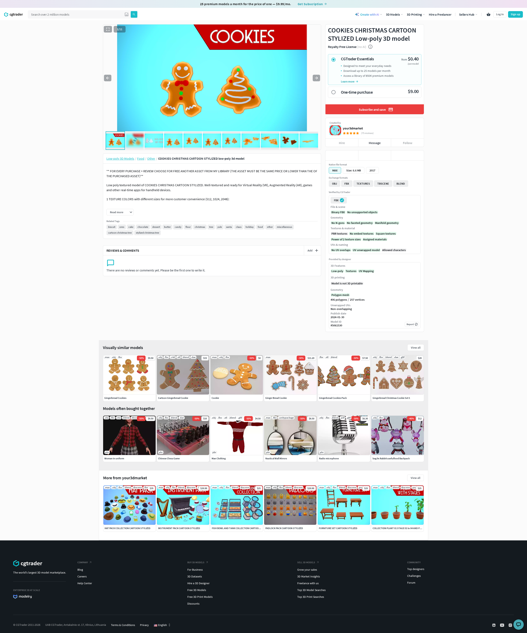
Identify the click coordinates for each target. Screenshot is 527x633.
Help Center (84, 583)
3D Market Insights (308, 576)
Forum (411, 582)
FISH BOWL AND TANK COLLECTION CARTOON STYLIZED (241, 528)
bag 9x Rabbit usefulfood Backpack (391, 458)
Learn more (347, 81)
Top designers (415, 569)
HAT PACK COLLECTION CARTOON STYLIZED (127, 528)
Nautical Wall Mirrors (276, 458)
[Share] (407, 155)
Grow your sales (307, 569)
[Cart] (488, 14)
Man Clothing (219, 458)
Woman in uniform (114, 458)
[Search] (134, 14)
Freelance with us (308, 583)
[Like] (341, 155)
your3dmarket (353, 128)
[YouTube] (502, 625)
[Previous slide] (107, 78)
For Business (195, 569)
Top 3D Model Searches (311, 590)
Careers (82, 576)
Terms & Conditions (123, 625)
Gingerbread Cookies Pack (333, 397)
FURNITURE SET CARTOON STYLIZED (338, 528)
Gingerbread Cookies (115, 397)
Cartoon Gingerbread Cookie (173, 397)
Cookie (215, 397)
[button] (126, 14)
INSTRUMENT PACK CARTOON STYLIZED (179, 528)
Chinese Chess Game (169, 458)
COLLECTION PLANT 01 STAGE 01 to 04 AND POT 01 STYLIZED (404, 528)
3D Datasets (194, 576)
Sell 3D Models (306, 562)
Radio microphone (329, 458)
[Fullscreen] (108, 29)
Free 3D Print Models (200, 597)
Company (82, 562)
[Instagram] (511, 625)
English (160, 625)
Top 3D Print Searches (310, 597)
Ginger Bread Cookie (276, 397)
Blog (80, 569)
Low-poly (337, 271)
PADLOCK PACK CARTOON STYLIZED (284, 528)
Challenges (414, 576)
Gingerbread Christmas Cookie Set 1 (391, 397)
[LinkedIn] (494, 625)
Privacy (144, 625)
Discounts (193, 603)
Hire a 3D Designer (198, 583)
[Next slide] (316, 78)
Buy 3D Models (195, 562)
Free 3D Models (196, 590)
